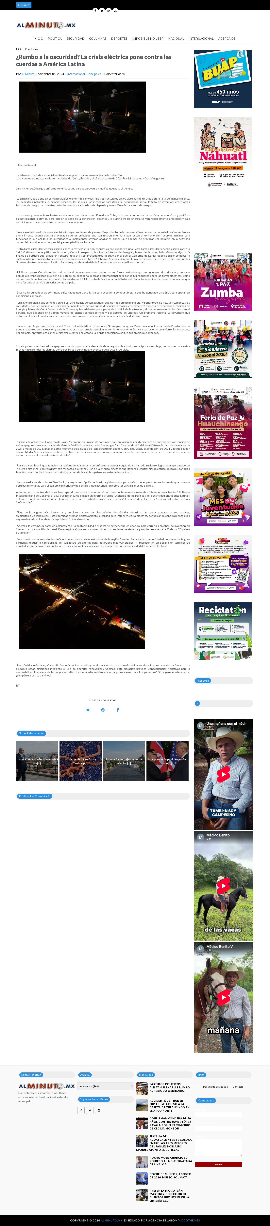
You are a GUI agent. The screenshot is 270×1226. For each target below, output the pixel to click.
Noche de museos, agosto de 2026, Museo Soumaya (171, 1176)
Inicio (38, 38)
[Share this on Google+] (103, 709)
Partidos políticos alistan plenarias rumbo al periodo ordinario (170, 1087)
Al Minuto (28, 74)
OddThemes (190, 1220)
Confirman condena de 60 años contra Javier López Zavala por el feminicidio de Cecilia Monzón (170, 1123)
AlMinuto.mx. (112, 1220)
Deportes (119, 38)
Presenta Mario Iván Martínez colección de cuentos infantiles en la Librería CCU (169, 1195)
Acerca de (227, 38)
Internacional (201, 38)
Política (55, 38)
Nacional (176, 38)
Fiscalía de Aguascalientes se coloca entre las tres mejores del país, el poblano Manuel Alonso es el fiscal (164, 1143)
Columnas (97, 38)
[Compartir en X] (88, 709)
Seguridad (75, 38)
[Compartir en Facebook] (118, 709)
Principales (31, 49)
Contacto (238, 1086)
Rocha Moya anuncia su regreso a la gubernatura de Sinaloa (171, 1161)
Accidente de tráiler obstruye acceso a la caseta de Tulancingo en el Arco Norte (170, 1105)
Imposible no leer (147, 38)
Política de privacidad (215, 1086)
